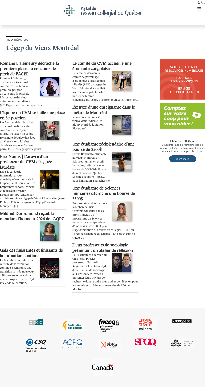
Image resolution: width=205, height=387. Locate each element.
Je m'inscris (182, 159)
